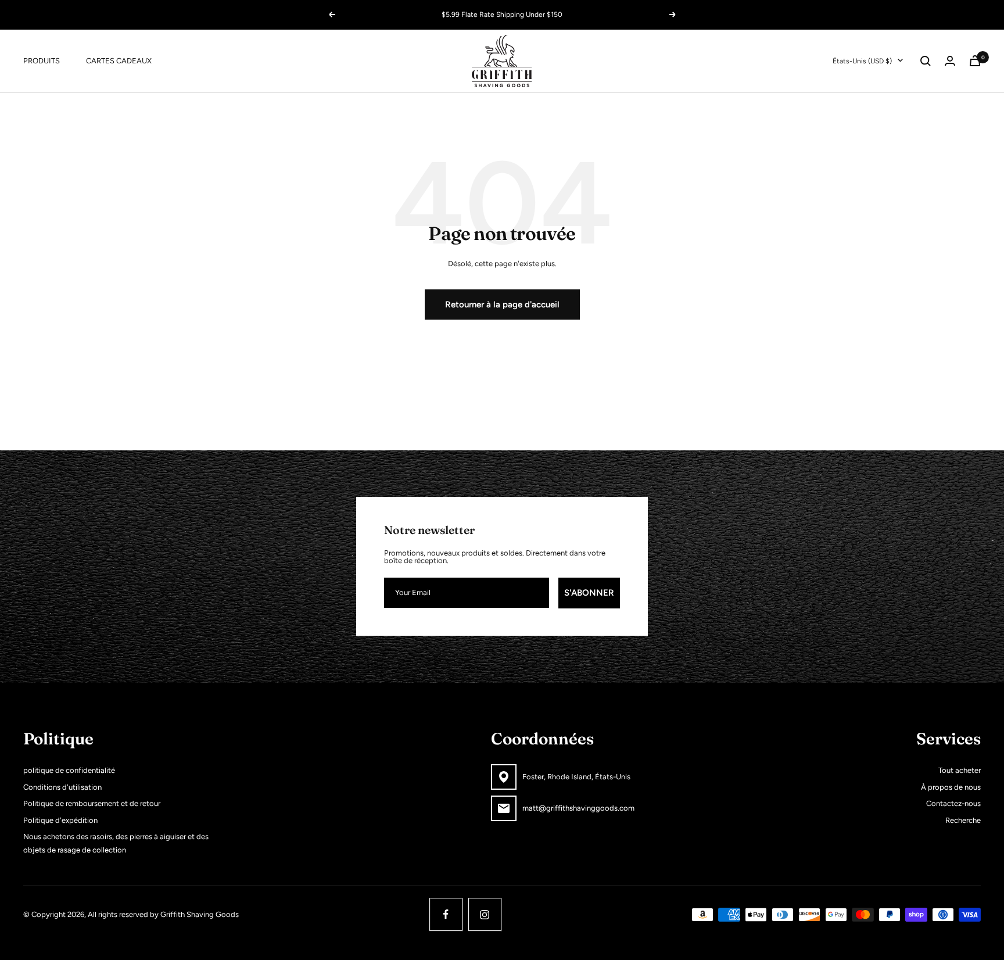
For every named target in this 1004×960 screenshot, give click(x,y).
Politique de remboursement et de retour (91, 803)
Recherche (963, 820)
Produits (41, 60)
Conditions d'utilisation (62, 787)
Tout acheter (959, 770)
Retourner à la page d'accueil (502, 304)
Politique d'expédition (60, 820)
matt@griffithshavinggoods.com (578, 808)
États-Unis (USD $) (862, 60)
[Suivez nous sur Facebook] (446, 914)
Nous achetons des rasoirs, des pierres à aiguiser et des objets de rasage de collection (116, 843)
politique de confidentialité (69, 770)
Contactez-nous (953, 803)
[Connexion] (950, 61)
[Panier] (975, 60)
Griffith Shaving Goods (199, 914)
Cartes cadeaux (119, 60)
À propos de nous (951, 787)
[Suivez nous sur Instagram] (485, 914)
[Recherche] (925, 61)
